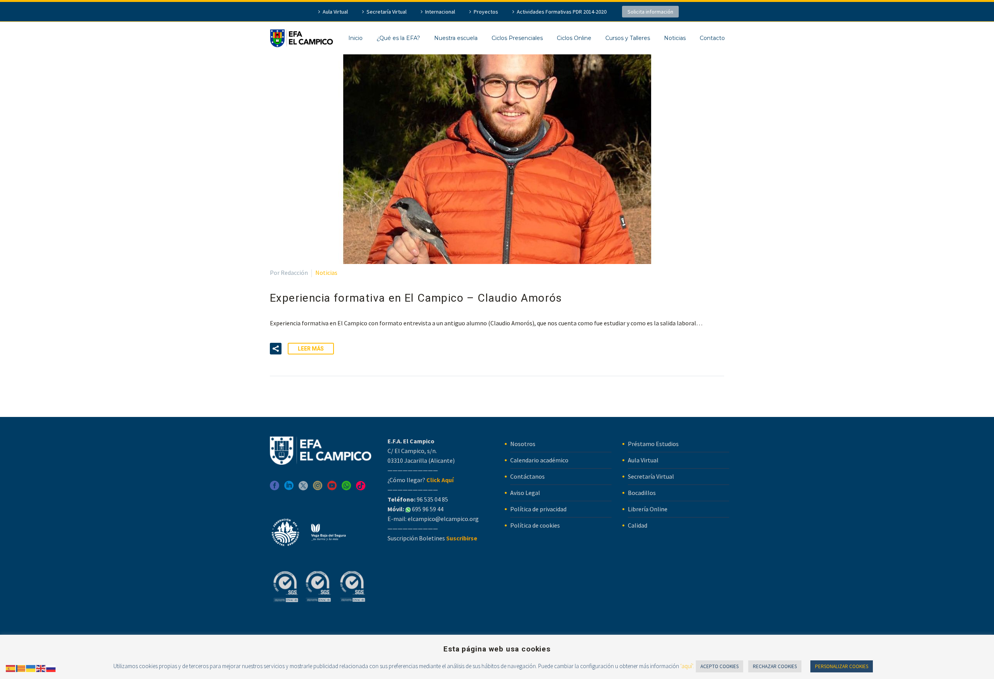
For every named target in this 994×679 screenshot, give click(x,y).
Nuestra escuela (456, 38)
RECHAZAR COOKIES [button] (775, 666)
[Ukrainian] (31, 668)
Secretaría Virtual (387, 11)
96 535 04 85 (431, 499)
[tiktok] (360, 488)
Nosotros (522, 444)
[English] (41, 668)
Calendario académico (539, 460)
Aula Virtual (335, 11)
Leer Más (311, 349)
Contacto (712, 38)
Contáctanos (527, 476)
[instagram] (317, 488)
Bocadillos (642, 493)
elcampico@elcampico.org (443, 519)
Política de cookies (535, 525)
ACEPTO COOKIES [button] (719, 666)
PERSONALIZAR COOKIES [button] (841, 666)
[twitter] (303, 488)
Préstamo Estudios (653, 444)
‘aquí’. (687, 666)
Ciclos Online (574, 38)
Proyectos (486, 11)
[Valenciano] (21, 668)
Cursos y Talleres (627, 38)
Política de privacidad (538, 509)
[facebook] (274, 488)
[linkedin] (289, 488)
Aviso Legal (525, 493)
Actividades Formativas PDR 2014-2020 (561, 11)
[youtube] (332, 488)
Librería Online (647, 509)
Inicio (355, 38)
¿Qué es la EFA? (398, 38)
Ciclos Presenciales (517, 38)
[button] (276, 348)
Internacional (440, 11)
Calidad (637, 525)
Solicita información (650, 11)
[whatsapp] (346, 488)
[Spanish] (11, 668)
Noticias (675, 38)
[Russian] (51, 668)
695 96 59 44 (427, 509)
